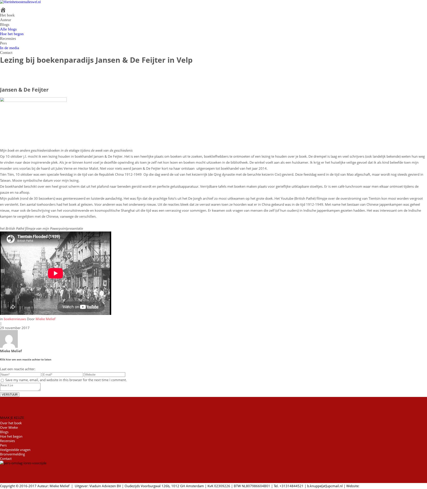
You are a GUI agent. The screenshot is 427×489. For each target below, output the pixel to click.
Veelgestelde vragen (15, 449)
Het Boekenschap (373, 486)
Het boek (7, 15)
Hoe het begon (12, 34)
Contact (6, 52)
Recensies (8, 38)
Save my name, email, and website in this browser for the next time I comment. (66, 380)
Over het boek (11, 423)
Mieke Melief (45, 319)
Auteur (5, 20)
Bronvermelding (12, 454)
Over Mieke (9, 427)
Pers (3, 43)
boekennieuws (15, 319)
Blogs (4, 24)
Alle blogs (8, 29)
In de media (9, 48)
